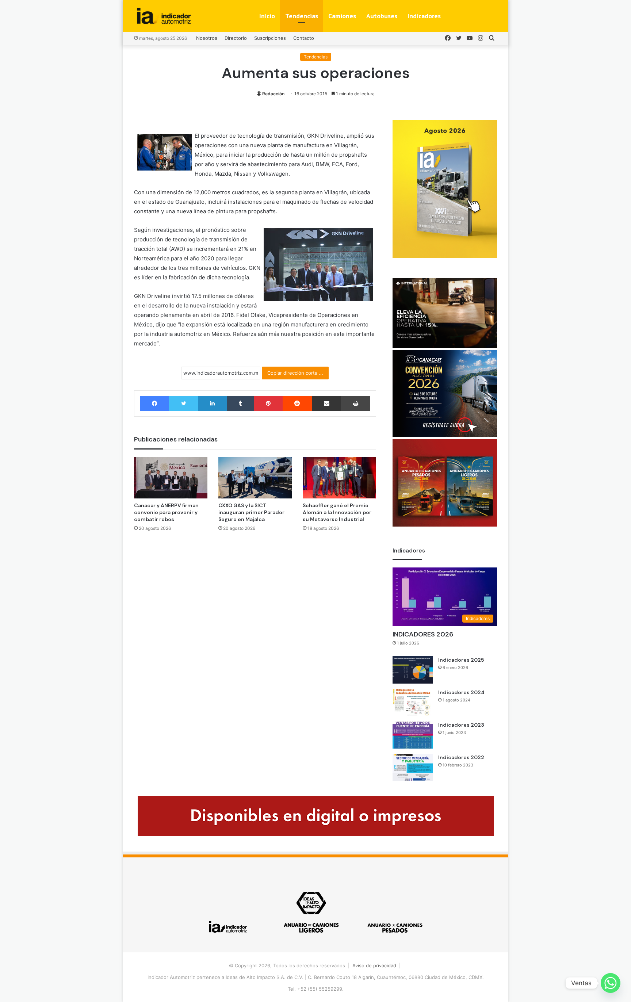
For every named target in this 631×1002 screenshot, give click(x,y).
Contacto (303, 38)
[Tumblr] (240, 403)
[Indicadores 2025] (413, 670)
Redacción (273, 93)
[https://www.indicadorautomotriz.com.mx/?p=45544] (445, 256)
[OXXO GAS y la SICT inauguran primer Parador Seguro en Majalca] (255, 477)
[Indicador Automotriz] (164, 16)
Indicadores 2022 (461, 757)
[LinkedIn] (212, 403)
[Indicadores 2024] (413, 702)
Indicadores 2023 (461, 725)
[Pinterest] (268, 403)
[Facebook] (154, 403)
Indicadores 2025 (461, 660)
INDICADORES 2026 (423, 634)
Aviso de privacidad (374, 965)
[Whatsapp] (610, 983)
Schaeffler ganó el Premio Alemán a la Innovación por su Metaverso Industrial (337, 512)
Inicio (267, 16)
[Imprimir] (355, 403)
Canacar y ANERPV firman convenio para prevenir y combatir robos (166, 512)
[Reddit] (297, 403)
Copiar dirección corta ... (295, 373)
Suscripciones (270, 38)
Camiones (342, 16)
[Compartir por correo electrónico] (326, 403)
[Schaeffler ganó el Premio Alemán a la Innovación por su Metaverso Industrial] (339, 477)
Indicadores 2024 (461, 692)
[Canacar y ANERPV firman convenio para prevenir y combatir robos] (170, 477)
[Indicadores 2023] (413, 735)
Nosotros (206, 38)
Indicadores (424, 16)
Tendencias (301, 16)
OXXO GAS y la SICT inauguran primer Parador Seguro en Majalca (251, 512)
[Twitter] (183, 403)
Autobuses (381, 16)
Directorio (236, 38)
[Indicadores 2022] (413, 767)
